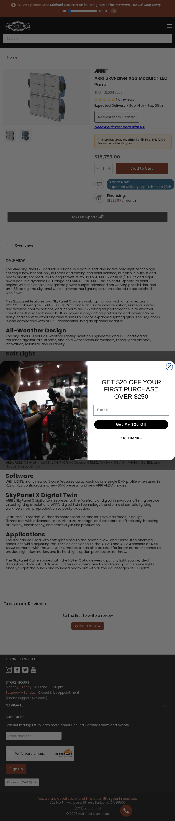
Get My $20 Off (131, 424)
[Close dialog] (169, 366)
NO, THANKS (131, 438)
